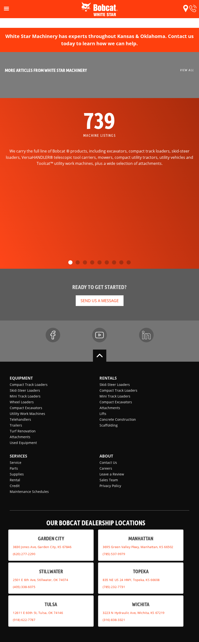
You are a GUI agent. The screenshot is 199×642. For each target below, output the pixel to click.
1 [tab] (70, 262)
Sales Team (109, 480)
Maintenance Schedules (29, 491)
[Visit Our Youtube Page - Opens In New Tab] (99, 335)
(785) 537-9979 (114, 553)
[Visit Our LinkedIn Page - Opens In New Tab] (146, 335)
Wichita (140, 604)
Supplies (17, 474)
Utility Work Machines (27, 413)
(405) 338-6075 (24, 586)
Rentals (108, 378)
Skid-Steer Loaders (25, 390)
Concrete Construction (118, 419)
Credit (15, 485)
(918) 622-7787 (24, 619)
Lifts (103, 413)
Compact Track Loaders (29, 384)
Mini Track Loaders (25, 396)
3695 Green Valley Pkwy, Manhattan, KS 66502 (138, 547)
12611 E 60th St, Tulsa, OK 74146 (38, 613)
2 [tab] (77, 262)
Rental (15, 480)
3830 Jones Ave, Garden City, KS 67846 (42, 547)
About (106, 456)
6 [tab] (106, 262)
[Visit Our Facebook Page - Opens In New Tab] (53, 335)
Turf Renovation (23, 431)
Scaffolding (109, 425)
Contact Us (108, 462)
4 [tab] (92, 262)
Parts (14, 468)
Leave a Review (112, 474)
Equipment (21, 378)
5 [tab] (99, 262)
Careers (106, 468)
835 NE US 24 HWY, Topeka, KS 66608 (131, 580)
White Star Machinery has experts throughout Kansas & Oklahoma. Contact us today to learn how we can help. (99, 40)
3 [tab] (85, 262)
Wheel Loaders (22, 402)
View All (187, 70)
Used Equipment (23, 442)
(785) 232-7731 (114, 586)
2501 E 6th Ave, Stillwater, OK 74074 (40, 580)
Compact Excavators (26, 407)
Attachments (20, 437)
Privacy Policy (110, 485)
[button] (185, 8)
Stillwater (51, 571)
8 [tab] (121, 262)
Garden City (51, 538)
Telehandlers (20, 419)
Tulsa (51, 604)
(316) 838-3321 (114, 619)
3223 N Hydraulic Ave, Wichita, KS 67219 (134, 613)
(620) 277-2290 (24, 553)
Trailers (16, 425)
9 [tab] (128, 262)
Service (15, 462)
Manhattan (140, 538)
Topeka (141, 571)
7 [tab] (114, 262)
